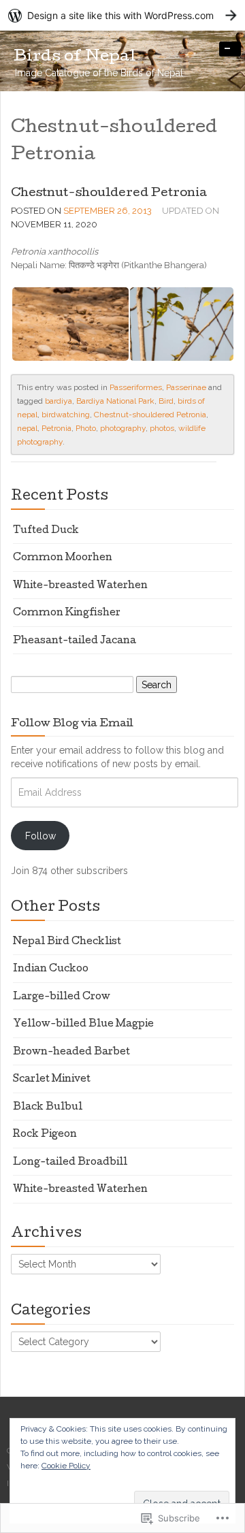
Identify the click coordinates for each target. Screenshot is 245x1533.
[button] (70, 324)
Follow (40, 835)
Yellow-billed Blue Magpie (83, 1024)
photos (162, 428)
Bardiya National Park (115, 401)
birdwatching (66, 414)
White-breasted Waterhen (80, 586)
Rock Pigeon (45, 1135)
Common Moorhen (62, 558)
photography (123, 428)
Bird (166, 401)
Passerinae (186, 387)
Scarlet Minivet (52, 1079)
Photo (86, 428)
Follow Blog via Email (72, 724)
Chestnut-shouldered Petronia (109, 193)
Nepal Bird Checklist (67, 942)
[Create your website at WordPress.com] (122, 15)
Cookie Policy (66, 1465)
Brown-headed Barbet (71, 1052)
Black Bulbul (47, 1107)
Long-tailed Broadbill (70, 1162)
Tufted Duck (46, 531)
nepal (27, 428)
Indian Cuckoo (50, 969)
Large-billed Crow (61, 997)
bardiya (58, 401)
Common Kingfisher (66, 613)
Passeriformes (136, 387)
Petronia (56, 428)
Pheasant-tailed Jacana (74, 641)
